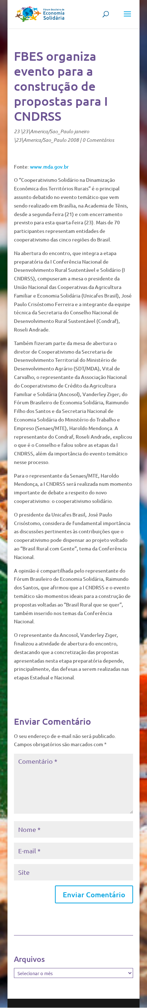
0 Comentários (98, 139)
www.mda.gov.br (49, 166)
